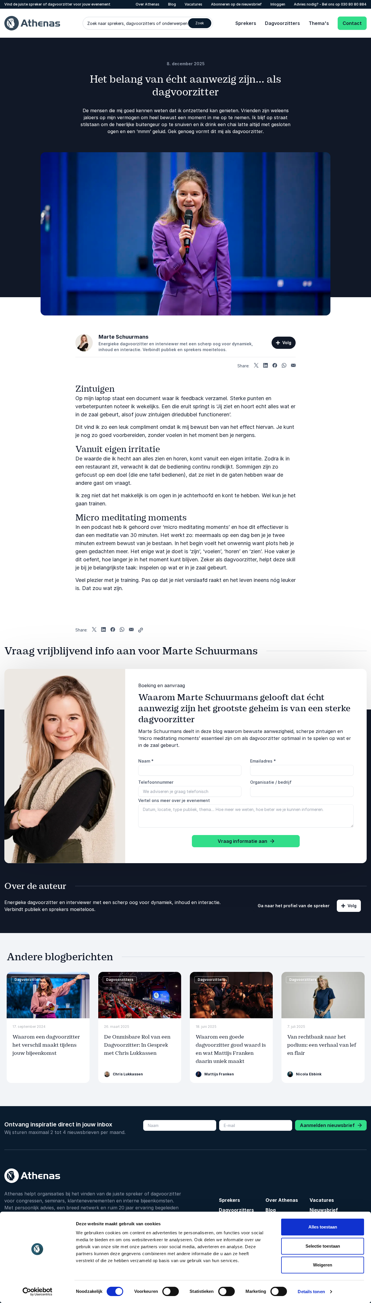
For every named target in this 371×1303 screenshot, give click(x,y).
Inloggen (277, 4)
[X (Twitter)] (256, 366)
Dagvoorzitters (282, 23)
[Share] (140, 630)
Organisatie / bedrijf (271, 782)
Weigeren (322, 1264)
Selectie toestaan (322, 1246)
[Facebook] (274, 366)
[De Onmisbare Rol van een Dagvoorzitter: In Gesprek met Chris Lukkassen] (139, 995)
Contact (352, 23)
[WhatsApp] (284, 366)
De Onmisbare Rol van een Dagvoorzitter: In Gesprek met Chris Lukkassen (137, 1045)
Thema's (319, 23)
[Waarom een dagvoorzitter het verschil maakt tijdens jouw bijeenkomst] (48, 995)
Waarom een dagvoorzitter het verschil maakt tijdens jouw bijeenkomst (46, 1045)
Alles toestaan (322, 1226)
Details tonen (311, 1291)
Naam (146, 760)
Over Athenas (147, 4)
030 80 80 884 (354, 4)
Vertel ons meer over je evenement (174, 800)
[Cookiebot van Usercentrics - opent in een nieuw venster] (37, 1291)
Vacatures (193, 4)
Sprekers (245, 23)
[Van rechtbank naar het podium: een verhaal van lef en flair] (322, 995)
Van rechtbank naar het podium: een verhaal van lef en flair (321, 1045)
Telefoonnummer (155, 782)
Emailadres (263, 760)
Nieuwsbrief (324, 1210)
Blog (172, 4)
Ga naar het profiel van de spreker (294, 905)
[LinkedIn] (265, 366)
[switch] (170, 1291)
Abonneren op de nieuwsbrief (236, 4)
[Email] (293, 366)
